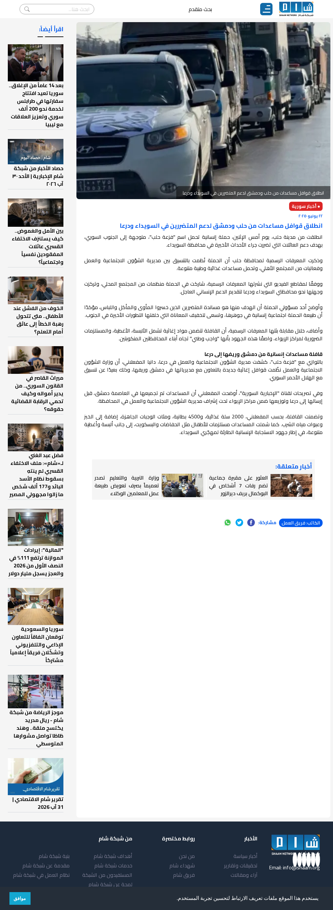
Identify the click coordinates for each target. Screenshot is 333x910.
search (26, 9)
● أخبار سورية (306, 206)
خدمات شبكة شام (113, 865)
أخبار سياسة (245, 856)
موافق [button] (20, 898)
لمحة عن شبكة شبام (110, 884)
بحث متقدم (200, 9)
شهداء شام (182, 865)
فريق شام (184, 875)
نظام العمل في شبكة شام (41, 875)
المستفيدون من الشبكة (107, 875)
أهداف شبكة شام (113, 856)
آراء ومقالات (244, 875)
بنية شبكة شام (54, 856)
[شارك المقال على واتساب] (227, 522)
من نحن (187, 856)
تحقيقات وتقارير (241, 865)
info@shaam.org (301, 867)
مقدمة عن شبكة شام (46, 865)
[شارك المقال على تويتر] (239, 522)
